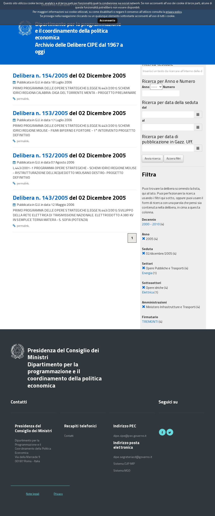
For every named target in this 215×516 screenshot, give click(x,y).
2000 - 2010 (151, 224)
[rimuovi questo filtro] (143, 238)
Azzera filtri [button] (173, 158)
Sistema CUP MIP (124, 464)
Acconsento (107, 20)
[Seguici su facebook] (162, 432)
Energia (147, 272)
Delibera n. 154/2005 (41, 75)
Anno (145, 86)
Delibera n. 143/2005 (41, 197)
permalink (23, 99)
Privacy (58, 493)
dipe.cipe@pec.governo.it (129, 436)
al (143, 120)
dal (144, 107)
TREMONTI (150, 321)
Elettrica (148, 292)
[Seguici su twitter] (169, 432)
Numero (169, 86)
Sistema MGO (122, 470)
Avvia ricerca (152, 158)
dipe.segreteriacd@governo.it (132, 457)
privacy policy (174, 12)
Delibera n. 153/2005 (41, 112)
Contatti (69, 436)
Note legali (32, 493)
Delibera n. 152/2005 (41, 155)
